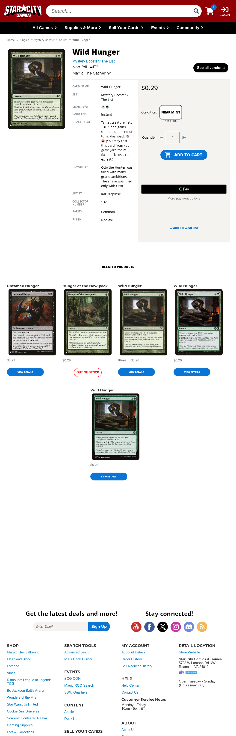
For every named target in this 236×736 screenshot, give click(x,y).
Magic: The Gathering (23, 652)
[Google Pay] (184, 189)
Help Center (130, 685)
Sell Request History (136, 666)
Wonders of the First (22, 697)
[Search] (196, 11)
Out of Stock (88, 372)
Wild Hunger (130, 286)
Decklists (71, 719)
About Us (128, 730)
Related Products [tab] (118, 267)
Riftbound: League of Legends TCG (29, 682)
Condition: (149, 112)
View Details (25, 372)
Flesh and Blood (19, 659)
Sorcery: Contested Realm (27, 718)
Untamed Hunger (23, 286)
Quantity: (149, 137)
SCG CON (72, 678)
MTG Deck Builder (78, 659)
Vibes (11, 673)
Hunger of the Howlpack (85, 286)
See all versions (211, 68)
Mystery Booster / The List (93, 61)
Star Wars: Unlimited (22, 704)
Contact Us (130, 692)
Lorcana (13, 666)
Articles (70, 712)
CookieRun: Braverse (23, 711)
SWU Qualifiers (76, 692)
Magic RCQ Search (79, 685)
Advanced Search (77, 652)
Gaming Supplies (20, 725)
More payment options (184, 198)
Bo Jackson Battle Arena (25, 690)
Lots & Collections (20, 732)
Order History (131, 659)
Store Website (189, 652)
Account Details (133, 652)
